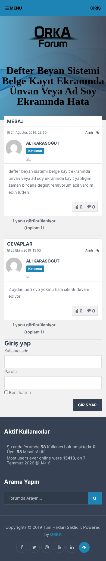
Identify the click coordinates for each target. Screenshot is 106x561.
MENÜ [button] (15, 8)
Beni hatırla (20, 392)
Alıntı (89, 132)
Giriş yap (87, 405)
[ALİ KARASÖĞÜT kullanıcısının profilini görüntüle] (14, 154)
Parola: (11, 371)
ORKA (56, 534)
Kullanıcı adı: (16, 350)
